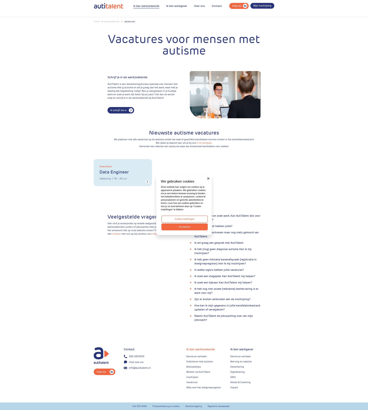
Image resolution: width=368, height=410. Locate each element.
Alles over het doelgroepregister (203, 387)
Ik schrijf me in (118, 110)
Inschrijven (192, 377)
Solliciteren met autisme (199, 361)
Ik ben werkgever (176, 6)
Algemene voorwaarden (219, 406)
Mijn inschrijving (262, 5)
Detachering (237, 366)
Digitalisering (237, 371)
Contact (217, 6)
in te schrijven (204, 142)
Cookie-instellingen (184, 219)
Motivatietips (193, 366)
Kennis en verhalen (196, 356)
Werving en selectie (241, 361)
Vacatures (192, 382)
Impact (234, 387)
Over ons (199, 6)
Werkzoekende (111, 21)
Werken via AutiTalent (198, 371)
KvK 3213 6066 (139, 406)
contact (116, 233)
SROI (233, 377)
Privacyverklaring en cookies (166, 406)
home (97, 21)
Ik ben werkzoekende (146, 6)
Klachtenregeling (193, 406)
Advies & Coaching (240, 382)
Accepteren (184, 227)
